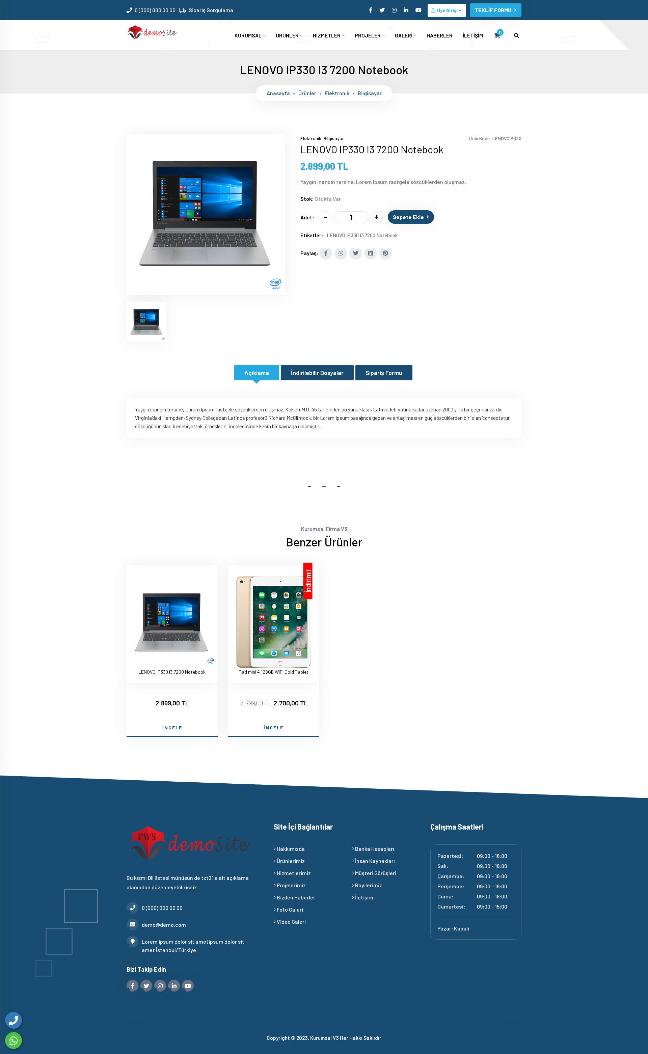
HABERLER (440, 35)
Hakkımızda (290, 848)
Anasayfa (278, 93)
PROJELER (368, 35)
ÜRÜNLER (288, 35)
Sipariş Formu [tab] (384, 372)
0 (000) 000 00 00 (155, 10)
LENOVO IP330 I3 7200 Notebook (362, 235)
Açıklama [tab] (256, 372)
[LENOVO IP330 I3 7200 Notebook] (206, 291)
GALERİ (404, 35)
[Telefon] (13, 1020)
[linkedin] (406, 10)
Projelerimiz (291, 885)
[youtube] (419, 10)
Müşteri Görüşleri (375, 873)
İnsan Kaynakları (374, 861)
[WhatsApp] (13, 1040)
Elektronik (337, 93)
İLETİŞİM (473, 35)
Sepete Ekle (408, 217)
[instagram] (395, 10)
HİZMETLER (327, 35)
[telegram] (382, 10)
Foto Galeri (289, 909)
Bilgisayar (370, 93)
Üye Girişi (447, 10)
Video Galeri (291, 921)
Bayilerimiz (368, 885)
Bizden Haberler (295, 897)
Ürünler (307, 93)
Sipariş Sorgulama (211, 10)
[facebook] (371, 10)
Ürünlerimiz (290, 861)
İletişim (363, 897)
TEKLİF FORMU (493, 10)
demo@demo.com (164, 924)
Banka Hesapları (374, 848)
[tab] (146, 322)
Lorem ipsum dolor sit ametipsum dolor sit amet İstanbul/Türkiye (193, 945)
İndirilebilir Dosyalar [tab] (317, 372)
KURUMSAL (249, 35)
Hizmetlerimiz (293, 873)
